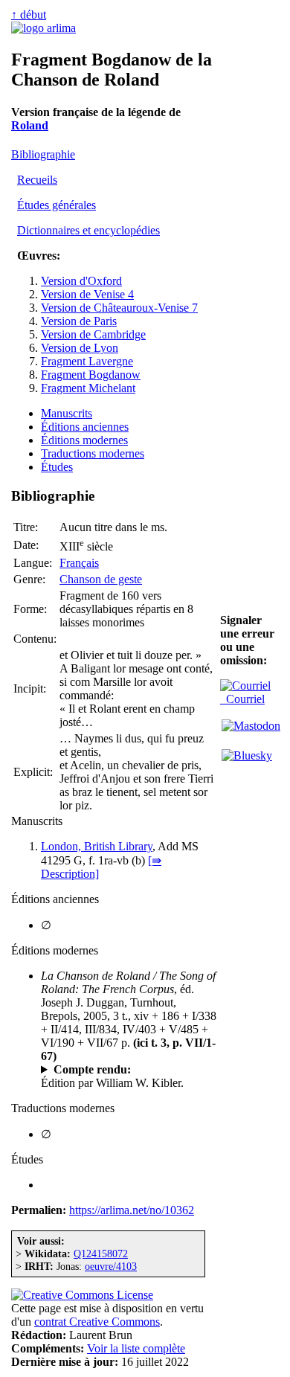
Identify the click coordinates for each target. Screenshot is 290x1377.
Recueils (37, 179)
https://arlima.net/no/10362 (131, 1210)
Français (79, 562)
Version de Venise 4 (87, 294)
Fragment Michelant (88, 388)
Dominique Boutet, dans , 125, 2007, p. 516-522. (122, 1069)
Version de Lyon (79, 347)
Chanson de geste (100, 579)
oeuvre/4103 (111, 1266)
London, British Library (96, 846)
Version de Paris (79, 321)
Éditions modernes (84, 440)
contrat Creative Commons (97, 1321)
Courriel (242, 699)
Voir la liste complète (136, 1348)
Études (57, 466)
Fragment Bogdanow (91, 374)
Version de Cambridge (93, 334)
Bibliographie (43, 154)
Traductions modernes (92, 453)
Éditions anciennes (85, 426)
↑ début (28, 14)
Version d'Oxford (81, 281)
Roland (29, 125)
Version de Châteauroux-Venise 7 (119, 307)
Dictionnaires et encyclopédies (88, 230)
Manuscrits (66, 413)
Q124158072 (101, 1253)
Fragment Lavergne (87, 361)
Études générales (56, 205)
